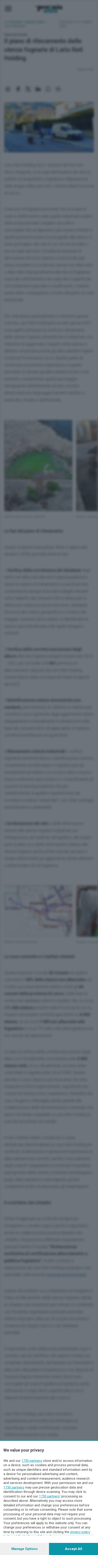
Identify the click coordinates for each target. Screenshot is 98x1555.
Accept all (73, 1549)
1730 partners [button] (31, 1461)
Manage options (24, 1549)
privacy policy (80, 1532)
